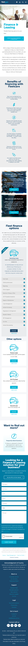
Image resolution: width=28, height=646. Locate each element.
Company (4, 503)
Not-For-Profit (20, 555)
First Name (4, 484)
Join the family (14, 579)
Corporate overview (14, 576)
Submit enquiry (9, 542)
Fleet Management (11, 555)
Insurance (14, 607)
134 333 (14, 616)
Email (3, 493)
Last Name (4, 489)
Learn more (14, 333)
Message (4, 513)
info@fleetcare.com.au (14, 618)
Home (4, 555)
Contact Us (14, 614)
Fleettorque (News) (14, 581)
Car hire (14, 596)
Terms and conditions (14, 603)
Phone (3, 498)
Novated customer (14, 590)
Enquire (14, 330)
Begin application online (14, 477)
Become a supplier (14, 594)
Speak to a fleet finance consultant (14, 38)
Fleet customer (14, 592)
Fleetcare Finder (14, 588)
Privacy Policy (6, 531)
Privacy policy (14, 605)
